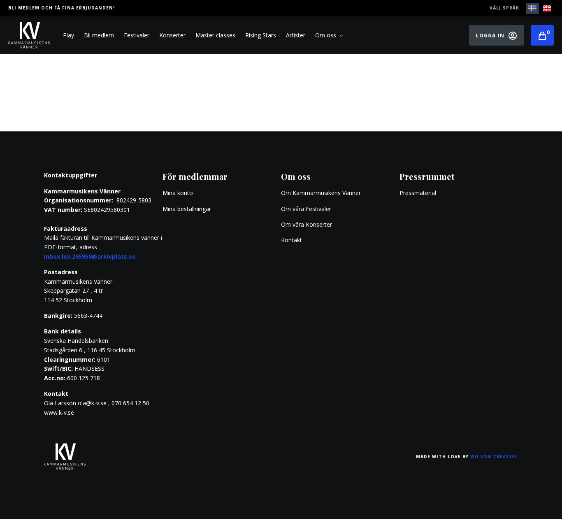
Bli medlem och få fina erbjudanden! (61, 8)
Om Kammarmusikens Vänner (321, 193)
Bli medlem (99, 35)
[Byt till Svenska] (532, 8)
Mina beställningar (187, 209)
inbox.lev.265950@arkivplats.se (90, 256)
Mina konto (178, 193)
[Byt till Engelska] (547, 8)
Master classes (215, 35)
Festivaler (136, 35)
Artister (295, 35)
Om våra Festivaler (307, 209)
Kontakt (291, 240)
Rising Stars (260, 35)
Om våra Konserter (306, 224)
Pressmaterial (417, 193)
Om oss (325, 35)
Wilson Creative (494, 456)
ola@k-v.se (92, 403)
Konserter (172, 35)
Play (68, 35)
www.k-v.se (59, 412)
